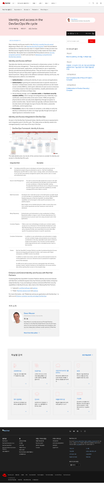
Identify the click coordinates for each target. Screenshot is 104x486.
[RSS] (93, 33)
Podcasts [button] (34, 9)
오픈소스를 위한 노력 (91, 451)
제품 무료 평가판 (40, 441)
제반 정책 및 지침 (27, 479)
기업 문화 (71, 451)
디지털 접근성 (35, 479)
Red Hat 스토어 (39, 443)
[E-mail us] (77, 33)
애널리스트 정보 (73, 457)
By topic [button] (26, 9)
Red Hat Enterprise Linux (8, 443)
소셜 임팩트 (89, 454)
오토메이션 (17, 371)
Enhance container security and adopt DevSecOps (31, 296)
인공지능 (38, 371)
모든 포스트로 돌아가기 (15, 40)
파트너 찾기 (22, 449)
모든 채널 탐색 (86, 355)
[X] (81, 432)
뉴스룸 (87, 448)
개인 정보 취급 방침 (12, 479)
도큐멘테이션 (22, 454)
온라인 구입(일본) (40, 445)
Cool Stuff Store (58, 474)
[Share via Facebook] (71, 33)
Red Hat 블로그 (7, 9)
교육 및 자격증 (22, 441)
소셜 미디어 (55, 447)
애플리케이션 (60, 399)
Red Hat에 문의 (32, 474)
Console (38, 447)
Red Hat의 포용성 (49, 474)
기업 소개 (71, 448)
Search (91, 41)
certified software (24, 288)
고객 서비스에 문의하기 (58, 443)
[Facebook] (77, 432)
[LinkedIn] (70, 432)
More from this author (31, 333)
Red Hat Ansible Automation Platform (9, 448)
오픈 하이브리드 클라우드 (62, 372)
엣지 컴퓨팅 (18, 399)
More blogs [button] (44, 9)
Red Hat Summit (66, 474)
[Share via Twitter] (75, 33)
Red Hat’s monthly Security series (43, 44)
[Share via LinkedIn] (73, 33)
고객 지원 (21, 445)
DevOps (34, 28)
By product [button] (17, 9)
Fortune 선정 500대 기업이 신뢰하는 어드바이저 (85, 441)
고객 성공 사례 (72, 454)
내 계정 (21, 443)
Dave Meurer (74, 19)
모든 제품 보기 (5, 451)
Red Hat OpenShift (6, 445)
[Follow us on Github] (25, 319)
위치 (26, 474)
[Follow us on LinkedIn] (27, 319)
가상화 (79, 399)
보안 (30, 28)
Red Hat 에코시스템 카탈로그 (26, 452)
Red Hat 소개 (11, 474)
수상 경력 (78, 444)
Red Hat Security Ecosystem (35, 46)
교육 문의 (55, 445)
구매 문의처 (55, 441)
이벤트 (22, 474)
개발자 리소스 (22, 447)
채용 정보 (88, 457)
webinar (35, 288)
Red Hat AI (4, 441)
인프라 (37, 399)
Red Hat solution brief (23, 291)
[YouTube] (74, 432)
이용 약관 (20, 479)
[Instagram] (85, 432)
